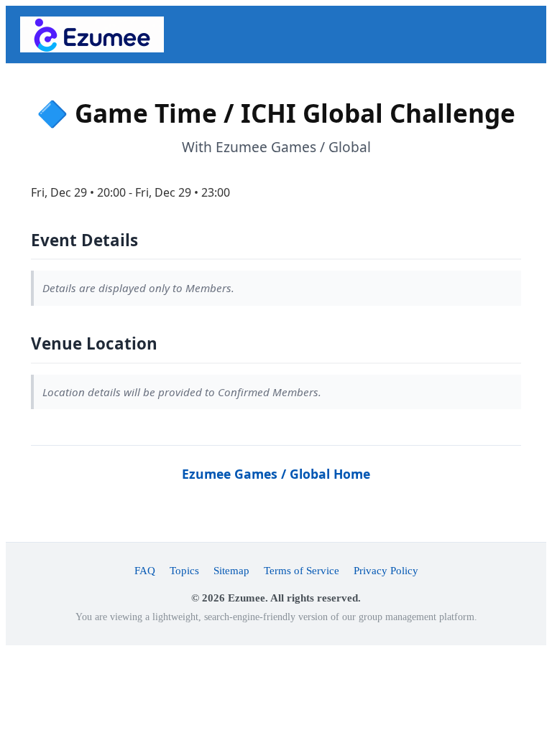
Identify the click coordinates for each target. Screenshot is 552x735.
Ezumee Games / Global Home (276, 473)
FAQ (144, 570)
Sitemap (231, 570)
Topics (184, 570)
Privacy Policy (386, 570)
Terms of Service (301, 570)
